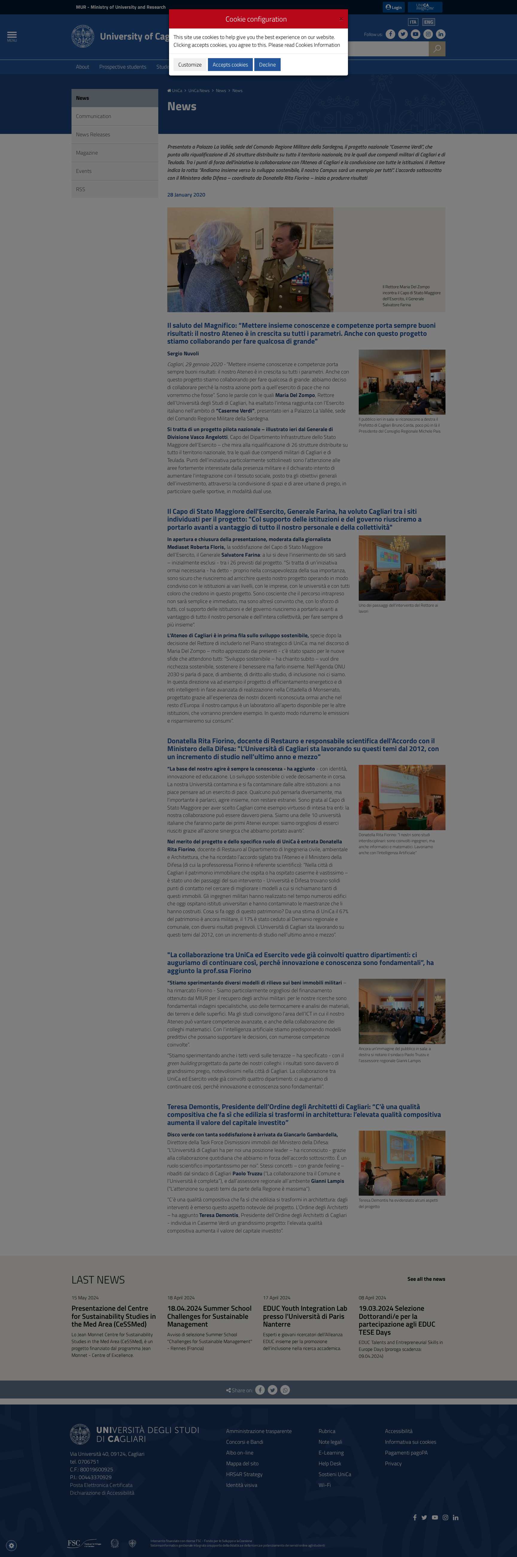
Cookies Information (318, 45)
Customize (190, 65)
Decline (267, 65)
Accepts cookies (230, 65)
